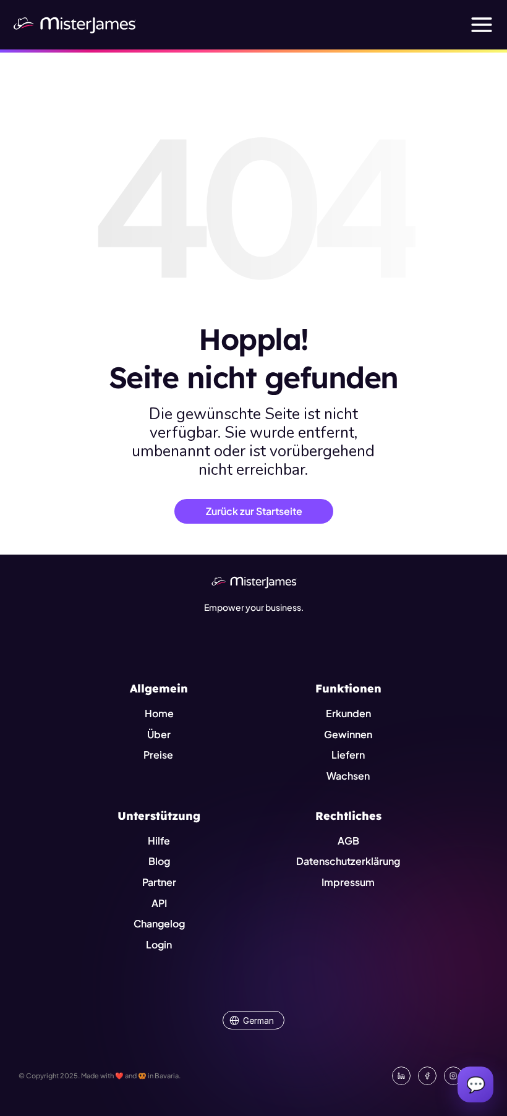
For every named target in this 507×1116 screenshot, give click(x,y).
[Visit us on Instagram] (453, 1076)
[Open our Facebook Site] (427, 1076)
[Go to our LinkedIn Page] (401, 1076)
